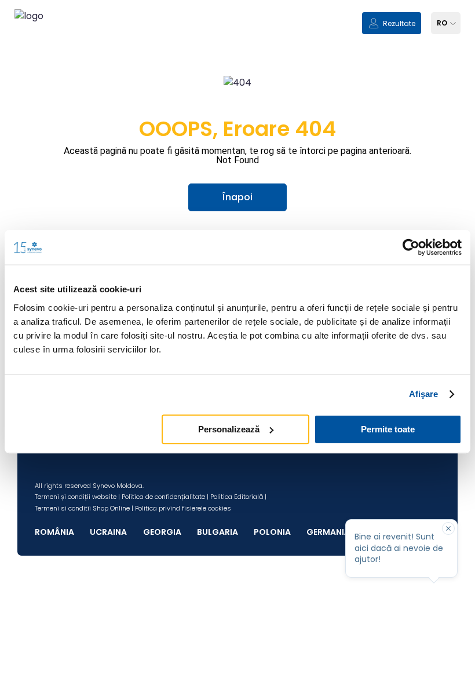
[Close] (448, 528)
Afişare (424, 394)
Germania (328, 532)
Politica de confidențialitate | (165, 496)
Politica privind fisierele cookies (183, 508)
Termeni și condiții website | (77, 496)
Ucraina (108, 532)
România (54, 532)
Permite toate (388, 429)
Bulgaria (217, 532)
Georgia (162, 532)
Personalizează (229, 429)
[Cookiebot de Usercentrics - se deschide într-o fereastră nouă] (411, 247)
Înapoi (237, 197)
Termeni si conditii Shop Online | (84, 508)
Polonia (272, 532)
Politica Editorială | (238, 496)
